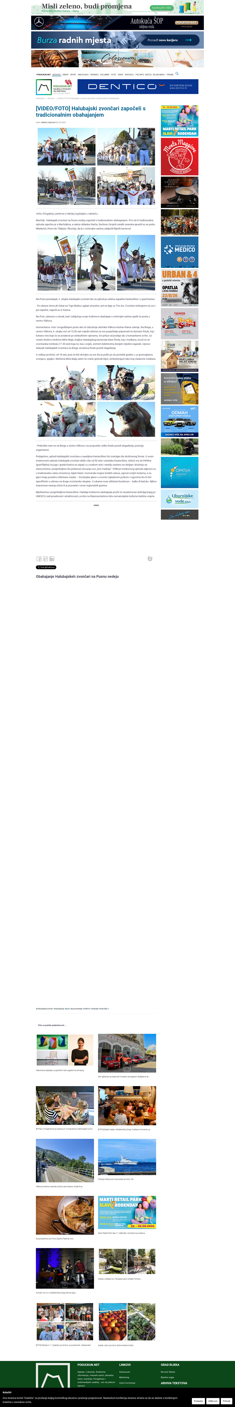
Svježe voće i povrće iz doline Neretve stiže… (116, 1345)
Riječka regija (167, 1377)
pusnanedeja (77, 1009)
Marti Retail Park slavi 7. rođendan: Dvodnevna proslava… (122, 1233)
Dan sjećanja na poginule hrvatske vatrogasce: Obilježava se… (124, 1077)
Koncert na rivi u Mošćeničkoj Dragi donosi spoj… (56, 1293)
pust (68, 1009)
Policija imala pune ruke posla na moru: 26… (116, 1179)
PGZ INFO (140, 74)
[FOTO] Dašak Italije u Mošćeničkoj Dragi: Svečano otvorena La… (124, 1129)
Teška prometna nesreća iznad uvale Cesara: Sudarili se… (60, 1186)
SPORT (73, 74)
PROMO (170, 74)
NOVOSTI (57, 74)
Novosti (51, 98)
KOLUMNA (104, 74)
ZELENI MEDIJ (159, 74)
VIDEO (120, 74)
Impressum (124, 1372)
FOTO (113, 74)
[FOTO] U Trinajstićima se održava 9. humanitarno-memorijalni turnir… (65, 1129)
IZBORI (65, 74)
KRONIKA (94, 74)
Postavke (198, 1401)
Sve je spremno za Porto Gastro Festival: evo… (55, 1239)
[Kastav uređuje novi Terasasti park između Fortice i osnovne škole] (127, 1261)
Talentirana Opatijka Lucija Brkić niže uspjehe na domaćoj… (60, 1070)
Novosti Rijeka (168, 1372)
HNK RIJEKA (83, 74)
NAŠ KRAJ (129, 74)
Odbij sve (212, 1401)
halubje (95, 1009)
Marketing (124, 1377)
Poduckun (40, 98)
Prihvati (226, 1401)
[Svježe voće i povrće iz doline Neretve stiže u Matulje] (127, 1321)
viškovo (87, 1009)
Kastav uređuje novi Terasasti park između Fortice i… (120, 1279)
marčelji (103, 1009)
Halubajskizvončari (45, 1009)
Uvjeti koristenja (127, 1383)
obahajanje (59, 1009)
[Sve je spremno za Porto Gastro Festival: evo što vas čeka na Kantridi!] (65, 1215)
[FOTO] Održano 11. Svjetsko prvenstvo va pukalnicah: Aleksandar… (64, 1345)
